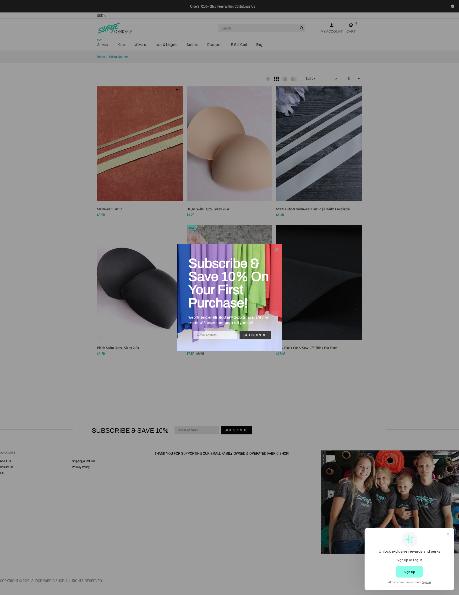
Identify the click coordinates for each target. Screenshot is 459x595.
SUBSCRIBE (255, 335)
